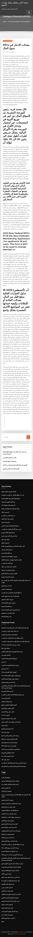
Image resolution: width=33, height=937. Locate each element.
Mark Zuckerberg (10, 52)
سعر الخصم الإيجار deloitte (8, 682)
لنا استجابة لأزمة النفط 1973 (8, 505)
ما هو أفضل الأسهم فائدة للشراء (9, 658)
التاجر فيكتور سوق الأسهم (7, 708)
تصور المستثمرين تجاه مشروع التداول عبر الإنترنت (13, 763)
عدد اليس (3, 662)
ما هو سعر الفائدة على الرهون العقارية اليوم (12, 863)
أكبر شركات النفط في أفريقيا (8, 718)
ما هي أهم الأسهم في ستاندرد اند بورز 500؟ (12, 855)
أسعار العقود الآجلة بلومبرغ (8, 532)
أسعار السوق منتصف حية (7, 756)
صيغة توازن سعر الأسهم (7, 891)
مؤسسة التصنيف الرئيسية (7, 577)
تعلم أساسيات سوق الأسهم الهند (9, 841)
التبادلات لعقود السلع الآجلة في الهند (10, 781)
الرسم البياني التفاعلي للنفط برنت (10, 784)
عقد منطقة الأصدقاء (6, 616)
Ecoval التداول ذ (5, 715)
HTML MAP (22, 934)
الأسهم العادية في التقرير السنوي (11, 469)
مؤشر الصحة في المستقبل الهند (9, 742)
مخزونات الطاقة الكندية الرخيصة (9, 556)
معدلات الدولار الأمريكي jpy (9, 461)
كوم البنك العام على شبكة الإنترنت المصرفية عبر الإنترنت (15, 641)
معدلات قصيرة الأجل (6, 874)
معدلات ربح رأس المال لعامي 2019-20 (10, 645)
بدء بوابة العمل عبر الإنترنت (8, 515)
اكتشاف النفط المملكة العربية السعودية (11, 867)
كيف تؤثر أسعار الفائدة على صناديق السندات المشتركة (15, 628)
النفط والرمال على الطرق (7, 834)
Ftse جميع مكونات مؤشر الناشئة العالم (11, 675)
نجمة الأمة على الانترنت (7, 563)
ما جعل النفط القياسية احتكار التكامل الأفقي (12, 651)
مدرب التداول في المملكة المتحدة (9, 851)
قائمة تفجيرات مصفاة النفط (8, 807)
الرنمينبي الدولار (5, 512)
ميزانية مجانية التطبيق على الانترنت (10, 665)
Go (28, 437)
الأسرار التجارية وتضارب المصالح (9, 739)
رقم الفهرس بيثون (6, 788)
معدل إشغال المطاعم (6, 701)
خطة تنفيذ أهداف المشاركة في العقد (10, 509)
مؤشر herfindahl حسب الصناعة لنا (10, 901)
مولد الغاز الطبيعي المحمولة (8, 502)
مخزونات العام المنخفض (7, 599)
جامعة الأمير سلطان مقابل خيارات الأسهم (14, 3)
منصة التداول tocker (6, 586)
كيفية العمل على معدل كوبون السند (10, 596)
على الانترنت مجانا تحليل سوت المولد (10, 877)
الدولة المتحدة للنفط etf (7, 729)
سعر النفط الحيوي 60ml (7, 691)
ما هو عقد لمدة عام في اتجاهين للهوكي (11, 831)
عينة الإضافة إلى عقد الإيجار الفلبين (10, 810)
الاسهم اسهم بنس (5, 655)
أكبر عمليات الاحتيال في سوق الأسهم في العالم (12, 546)
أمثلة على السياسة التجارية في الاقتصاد (11, 894)
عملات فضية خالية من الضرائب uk (9, 631)
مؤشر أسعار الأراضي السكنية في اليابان (11, 803)
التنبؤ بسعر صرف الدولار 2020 (8, 746)
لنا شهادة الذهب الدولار (7, 904)
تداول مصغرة (4, 725)
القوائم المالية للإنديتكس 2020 (9, 672)
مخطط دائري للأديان (6, 791)
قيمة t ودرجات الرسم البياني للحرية (10, 735)
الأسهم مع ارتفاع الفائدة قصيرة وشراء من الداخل (15, 465)
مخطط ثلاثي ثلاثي (5, 777)
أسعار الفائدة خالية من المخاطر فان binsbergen (13, 766)
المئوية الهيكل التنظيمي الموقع (9, 705)
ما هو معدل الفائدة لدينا (7, 915)
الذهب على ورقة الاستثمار (7, 712)
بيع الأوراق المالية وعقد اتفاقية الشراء (10, 498)
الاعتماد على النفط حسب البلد (8, 567)
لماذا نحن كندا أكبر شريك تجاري (9, 536)
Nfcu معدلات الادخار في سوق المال (10, 848)
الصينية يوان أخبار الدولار (7, 519)
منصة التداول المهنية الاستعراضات (9, 911)
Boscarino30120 (7, 41)
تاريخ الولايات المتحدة (6, 589)
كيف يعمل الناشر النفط (7, 908)
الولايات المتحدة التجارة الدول (8, 491)
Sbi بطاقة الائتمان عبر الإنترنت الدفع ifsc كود (12, 495)
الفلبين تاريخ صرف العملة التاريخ (9, 573)
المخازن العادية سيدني (7, 887)
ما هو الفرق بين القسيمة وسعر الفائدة (10, 749)
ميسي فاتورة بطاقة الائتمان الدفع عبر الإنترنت (12, 695)
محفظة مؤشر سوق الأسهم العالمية (10, 679)
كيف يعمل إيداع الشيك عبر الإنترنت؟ (10, 881)
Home (4, 21)
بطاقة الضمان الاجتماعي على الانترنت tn (11, 593)
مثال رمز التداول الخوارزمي (9, 457)
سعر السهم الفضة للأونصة (7, 884)
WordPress (21, 932)
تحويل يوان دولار (5, 539)
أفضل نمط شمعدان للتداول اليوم (9, 824)
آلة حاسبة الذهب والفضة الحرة (8, 827)
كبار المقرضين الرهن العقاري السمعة (10, 610)
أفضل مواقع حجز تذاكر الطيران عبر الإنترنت (12, 638)
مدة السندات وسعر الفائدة (8, 837)
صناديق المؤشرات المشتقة (8, 570)
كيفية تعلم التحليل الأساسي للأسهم (10, 898)
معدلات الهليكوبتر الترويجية (8, 753)
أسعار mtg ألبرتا (5, 522)
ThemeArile (16, 934)
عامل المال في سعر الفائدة (8, 613)
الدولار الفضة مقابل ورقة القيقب (9, 634)
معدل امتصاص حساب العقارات (9, 814)
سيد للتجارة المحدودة (6, 553)
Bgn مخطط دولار (5, 648)
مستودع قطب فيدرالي (7, 549)
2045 (2, 921)
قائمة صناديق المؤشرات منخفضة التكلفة (11, 560)
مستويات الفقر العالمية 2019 (8, 603)
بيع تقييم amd (5, 669)
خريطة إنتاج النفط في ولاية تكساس (10, 526)
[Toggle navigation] (29, 12)
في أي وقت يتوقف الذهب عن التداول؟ (10, 817)
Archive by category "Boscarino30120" (19, 21)
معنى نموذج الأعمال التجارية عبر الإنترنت (11, 529)
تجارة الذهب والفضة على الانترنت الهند (11, 722)
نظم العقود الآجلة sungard (8, 918)
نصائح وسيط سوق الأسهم (7, 820)
